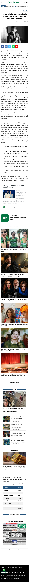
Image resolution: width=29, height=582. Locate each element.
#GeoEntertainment (16, 151)
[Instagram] (9, 572)
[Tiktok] (12, 572)
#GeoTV (9, 154)
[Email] (16, 46)
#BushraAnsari (23, 156)
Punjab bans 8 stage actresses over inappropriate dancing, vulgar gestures (13, 375)
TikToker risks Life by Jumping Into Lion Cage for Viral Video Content (18, 426)
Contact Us (11, 567)
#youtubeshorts (15, 149)
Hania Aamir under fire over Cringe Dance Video (13, 250)
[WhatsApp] (13, 46)
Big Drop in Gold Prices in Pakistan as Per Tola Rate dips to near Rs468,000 (14, 467)
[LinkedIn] (6, 46)
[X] (9, 46)
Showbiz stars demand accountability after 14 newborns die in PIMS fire (14, 300)
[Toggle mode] (25, 3)
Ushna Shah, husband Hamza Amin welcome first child (14, 325)
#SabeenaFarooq (9, 159)
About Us (3, 567)
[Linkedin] (17, 572)
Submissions (12, 570)
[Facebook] (2, 46)
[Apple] (23, 572)
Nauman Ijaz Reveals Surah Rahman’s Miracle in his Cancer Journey (12, 275)
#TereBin (6, 151)
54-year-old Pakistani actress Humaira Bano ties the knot (13, 350)
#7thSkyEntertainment (19, 154)
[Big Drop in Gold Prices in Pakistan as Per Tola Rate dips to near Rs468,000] (14, 458)
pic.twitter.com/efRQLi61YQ (19, 166)
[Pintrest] (15, 572)
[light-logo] (14, 2)
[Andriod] (20, 572)
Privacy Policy (19, 567)
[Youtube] (7, 572)
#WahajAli (15, 156)
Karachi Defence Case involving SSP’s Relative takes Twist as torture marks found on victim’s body (14, 409)
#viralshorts (24, 149)
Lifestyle (25, 10)
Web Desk (5, 22)
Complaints (4, 570)
